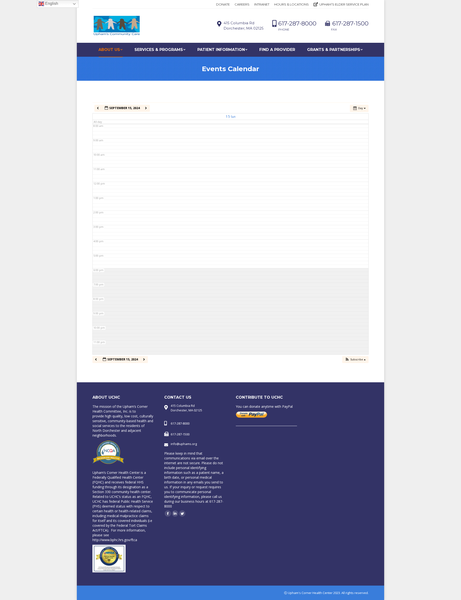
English (51, 3)
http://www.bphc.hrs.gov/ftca (114, 540)
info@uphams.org (184, 444)
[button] (355, 359)
